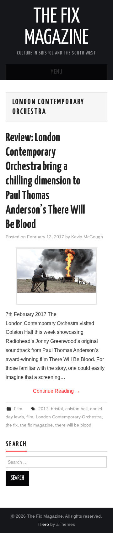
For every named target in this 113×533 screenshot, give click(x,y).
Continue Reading (56, 391)
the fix (12, 424)
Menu (56, 72)
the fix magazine (36, 424)
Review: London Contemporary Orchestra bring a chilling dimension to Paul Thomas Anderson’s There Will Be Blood (45, 181)
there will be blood (73, 424)
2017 (43, 408)
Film (18, 408)
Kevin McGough (87, 236)
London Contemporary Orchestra (69, 416)
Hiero (43, 524)
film (29, 416)
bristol (57, 408)
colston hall (76, 408)
